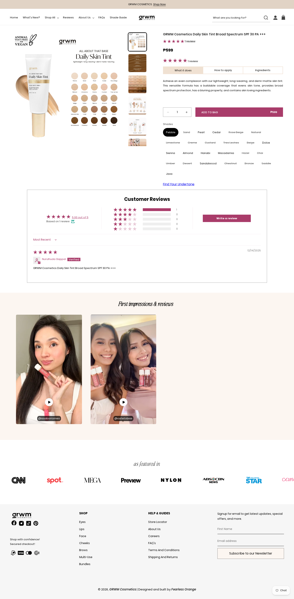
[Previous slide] (137, 38)
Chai (261, 154)
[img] (45, 253)
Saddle (268, 164)
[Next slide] (137, 141)
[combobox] (241, 17)
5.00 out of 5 (80, 217)
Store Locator (157, 522)
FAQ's (152, 543)
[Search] (265, 17)
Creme (194, 144)
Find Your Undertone (178, 184)
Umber (172, 164)
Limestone (174, 144)
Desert (189, 164)
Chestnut (232, 164)
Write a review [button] (226, 218)
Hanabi (205, 153)
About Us (154, 529)
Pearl (201, 132)
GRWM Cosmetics (122, 589)
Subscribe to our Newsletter (250, 553)
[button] (51, 18)
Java (169, 174)
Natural (257, 133)
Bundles (84, 564)
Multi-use (85, 557)
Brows (83, 550)
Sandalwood (208, 163)
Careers (154, 536)
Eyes (82, 522)
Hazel (247, 154)
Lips (81, 529)
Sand (188, 133)
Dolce (266, 143)
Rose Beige (237, 133)
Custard (212, 144)
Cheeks (84, 543)
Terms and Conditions (164, 550)
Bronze (251, 164)
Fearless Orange (183, 589)
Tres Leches (232, 144)
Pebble (170, 132)
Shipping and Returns (163, 557)
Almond (188, 153)
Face (82, 536)
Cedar (216, 132)
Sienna (170, 153)
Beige (252, 144)
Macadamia (226, 153)
